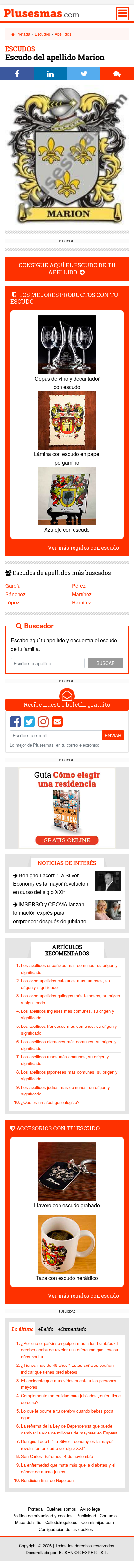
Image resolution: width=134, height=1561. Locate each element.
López (12, 602)
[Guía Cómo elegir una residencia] (67, 807)
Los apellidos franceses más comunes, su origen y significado (69, 1029)
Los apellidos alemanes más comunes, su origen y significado (69, 1044)
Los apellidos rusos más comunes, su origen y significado (65, 1059)
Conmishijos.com (97, 1522)
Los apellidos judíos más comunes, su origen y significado (65, 1090)
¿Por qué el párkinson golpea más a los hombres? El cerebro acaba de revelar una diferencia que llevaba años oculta (71, 1350)
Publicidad (86, 1515)
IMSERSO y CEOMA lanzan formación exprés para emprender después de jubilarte (49, 912)
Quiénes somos (61, 1509)
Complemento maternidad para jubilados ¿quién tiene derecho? (71, 1398)
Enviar (113, 735)
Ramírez (81, 602)
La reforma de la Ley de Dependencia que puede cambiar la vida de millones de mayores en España (69, 1429)
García (12, 585)
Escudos (42, 34)
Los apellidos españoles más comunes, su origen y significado (69, 968)
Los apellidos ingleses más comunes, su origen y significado (67, 1014)
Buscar (105, 663)
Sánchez (15, 594)
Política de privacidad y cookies (42, 1515)
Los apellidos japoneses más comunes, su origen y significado (69, 1075)
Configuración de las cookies (66, 1529)
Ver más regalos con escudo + (86, 547)
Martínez (82, 594)
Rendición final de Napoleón (47, 1480)
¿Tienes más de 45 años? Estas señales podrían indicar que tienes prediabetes (67, 1368)
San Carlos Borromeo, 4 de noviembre (57, 1456)
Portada (22, 34)
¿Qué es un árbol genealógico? (50, 1102)
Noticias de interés (67, 862)
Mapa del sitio (28, 1522)
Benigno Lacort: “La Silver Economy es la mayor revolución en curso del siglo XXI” (50, 884)
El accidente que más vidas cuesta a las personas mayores (68, 1383)
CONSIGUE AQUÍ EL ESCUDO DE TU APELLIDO (67, 269)
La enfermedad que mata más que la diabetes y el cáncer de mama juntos (68, 1468)
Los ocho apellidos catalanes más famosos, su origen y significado (65, 984)
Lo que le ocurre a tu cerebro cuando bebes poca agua (67, 1414)
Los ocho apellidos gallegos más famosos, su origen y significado (70, 999)
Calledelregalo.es (61, 1522)
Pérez (79, 585)
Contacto (108, 1515)
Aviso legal (90, 1509)
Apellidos (63, 34)
